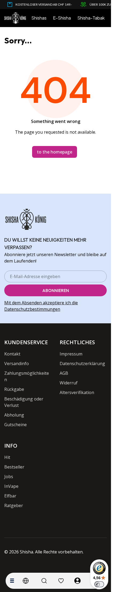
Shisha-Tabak (91, 18)
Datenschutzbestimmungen (32, 309)
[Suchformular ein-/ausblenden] (44, 581)
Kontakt (12, 354)
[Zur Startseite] (15, 18)
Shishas (39, 18)
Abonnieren (55, 290)
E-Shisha (62, 18)
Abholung (14, 415)
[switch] (99, 584)
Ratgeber (13, 505)
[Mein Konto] (77, 581)
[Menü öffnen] (12, 581)
